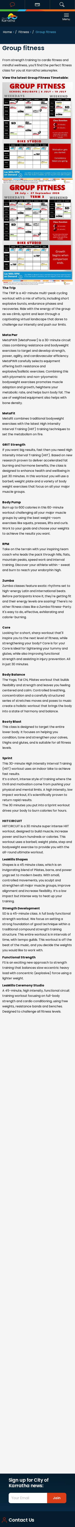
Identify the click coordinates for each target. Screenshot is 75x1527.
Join (57, 1497)
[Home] (9, 15)
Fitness (23, 32)
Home (7, 32)
